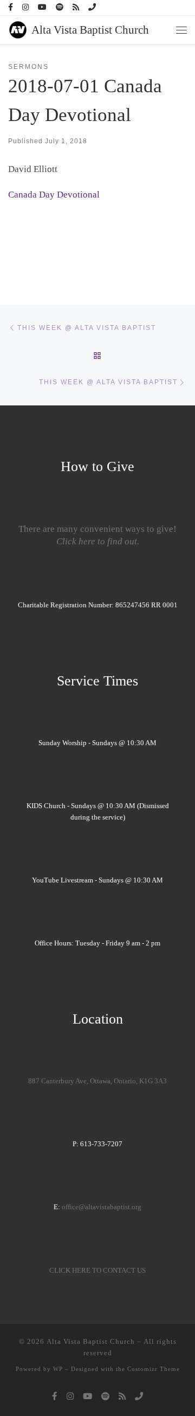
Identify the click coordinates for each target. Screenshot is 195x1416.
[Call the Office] (92, 8)
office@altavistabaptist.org (101, 1207)
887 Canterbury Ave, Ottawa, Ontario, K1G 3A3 (97, 1081)
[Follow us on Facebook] (10, 8)
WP (58, 1369)
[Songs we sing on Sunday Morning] (59, 8)
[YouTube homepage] (42, 8)
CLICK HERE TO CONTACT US (97, 1270)
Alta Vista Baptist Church (91, 1341)
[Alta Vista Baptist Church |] (18, 28)
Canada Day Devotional (54, 194)
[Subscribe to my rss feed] (76, 8)
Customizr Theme (153, 1369)
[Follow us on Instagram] (25, 8)
